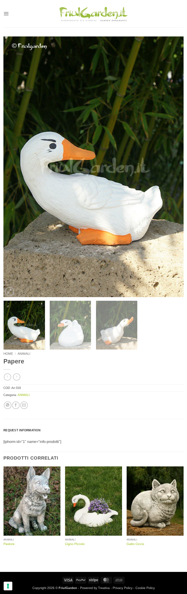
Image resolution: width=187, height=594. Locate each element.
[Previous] (13, 167)
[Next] (174, 167)
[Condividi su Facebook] (16, 405)
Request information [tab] (21, 430)
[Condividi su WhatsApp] (7, 405)
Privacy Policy (122, 588)
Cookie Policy (145, 588)
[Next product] (7, 377)
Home (8, 353)
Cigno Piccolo (75, 544)
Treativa (104, 588)
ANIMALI (24, 353)
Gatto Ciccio (135, 544)
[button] (6, 13)
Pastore (9, 544)
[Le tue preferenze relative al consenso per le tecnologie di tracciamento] (8, 586)
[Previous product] (16, 377)
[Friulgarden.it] (93, 13)
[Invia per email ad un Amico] (24, 405)
